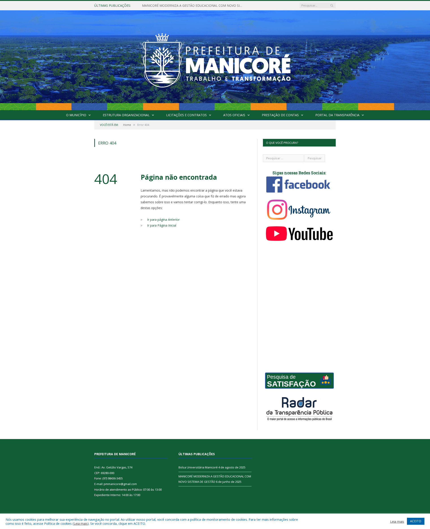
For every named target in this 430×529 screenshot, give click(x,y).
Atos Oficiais (234, 115)
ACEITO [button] (415, 521)
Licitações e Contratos (186, 115)
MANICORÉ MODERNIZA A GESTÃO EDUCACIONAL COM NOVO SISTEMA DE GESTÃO (193, 6)
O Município (76, 115)
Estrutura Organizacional (126, 115)
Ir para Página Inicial (161, 225)
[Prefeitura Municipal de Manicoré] (215, 59)
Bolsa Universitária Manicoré (198, 467)
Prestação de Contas (280, 115)
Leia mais (81, 523)
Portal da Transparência (337, 115)
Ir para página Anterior (163, 219)
